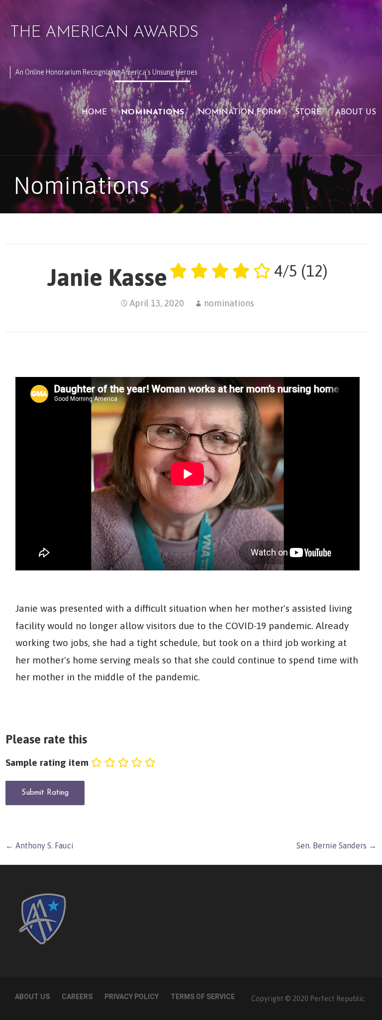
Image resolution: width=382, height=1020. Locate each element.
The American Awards (104, 33)
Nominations (152, 112)
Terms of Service (203, 997)
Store (308, 112)
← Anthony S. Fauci (39, 845)
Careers (77, 997)
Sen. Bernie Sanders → (336, 845)
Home (94, 112)
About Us (355, 112)
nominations (229, 303)
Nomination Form (239, 112)
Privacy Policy (131, 997)
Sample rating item (47, 762)
